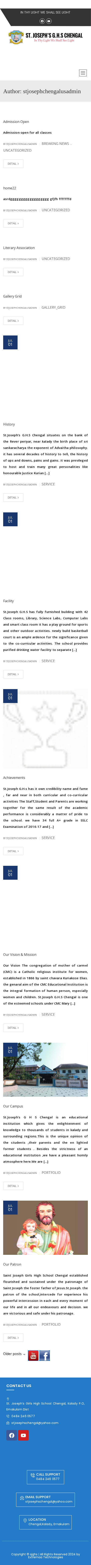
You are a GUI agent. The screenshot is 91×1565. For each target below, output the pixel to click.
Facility (8, 601)
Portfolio (51, 1172)
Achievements (14, 777)
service (48, 484)
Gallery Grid (12, 296)
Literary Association (19, 247)
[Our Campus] (45, 1070)
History (9, 424)
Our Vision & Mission (19, 954)
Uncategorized (17, 150)
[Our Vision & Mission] (45, 905)
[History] (45, 375)
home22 (9, 188)
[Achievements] (45, 728)
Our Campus (13, 1106)
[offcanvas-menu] (83, 73)
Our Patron (12, 1264)
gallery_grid (53, 307)
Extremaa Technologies (45, 1557)
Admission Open (16, 121)
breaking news (55, 143)
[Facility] (45, 552)
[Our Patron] (45, 1228)
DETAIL (12, 164)
